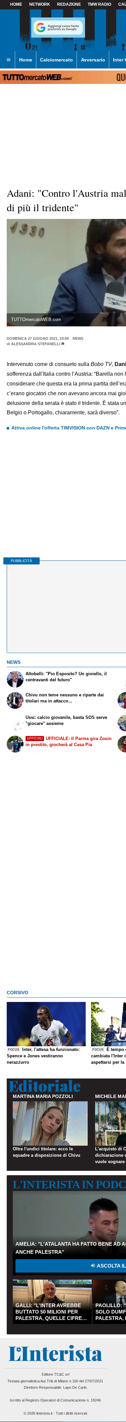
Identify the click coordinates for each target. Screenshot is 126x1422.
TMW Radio (99, 4)
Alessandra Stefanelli (35, 344)
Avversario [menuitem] (93, 59)
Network (39, 4)
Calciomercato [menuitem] (56, 59)
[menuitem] (8, 60)
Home (16, 4)
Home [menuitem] (25, 59)
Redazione (69, 4)
